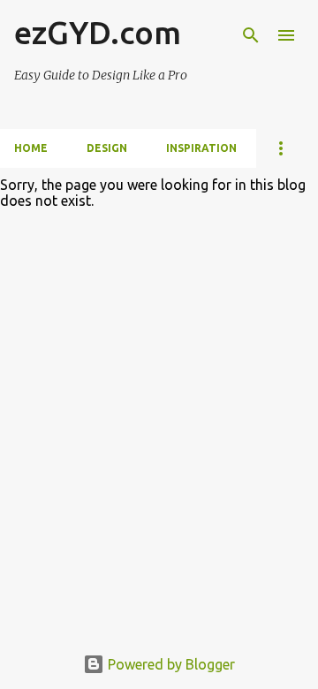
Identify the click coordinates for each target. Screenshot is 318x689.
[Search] (250, 35)
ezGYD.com (97, 32)
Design (107, 148)
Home (31, 148)
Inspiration (201, 148)
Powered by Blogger (169, 664)
